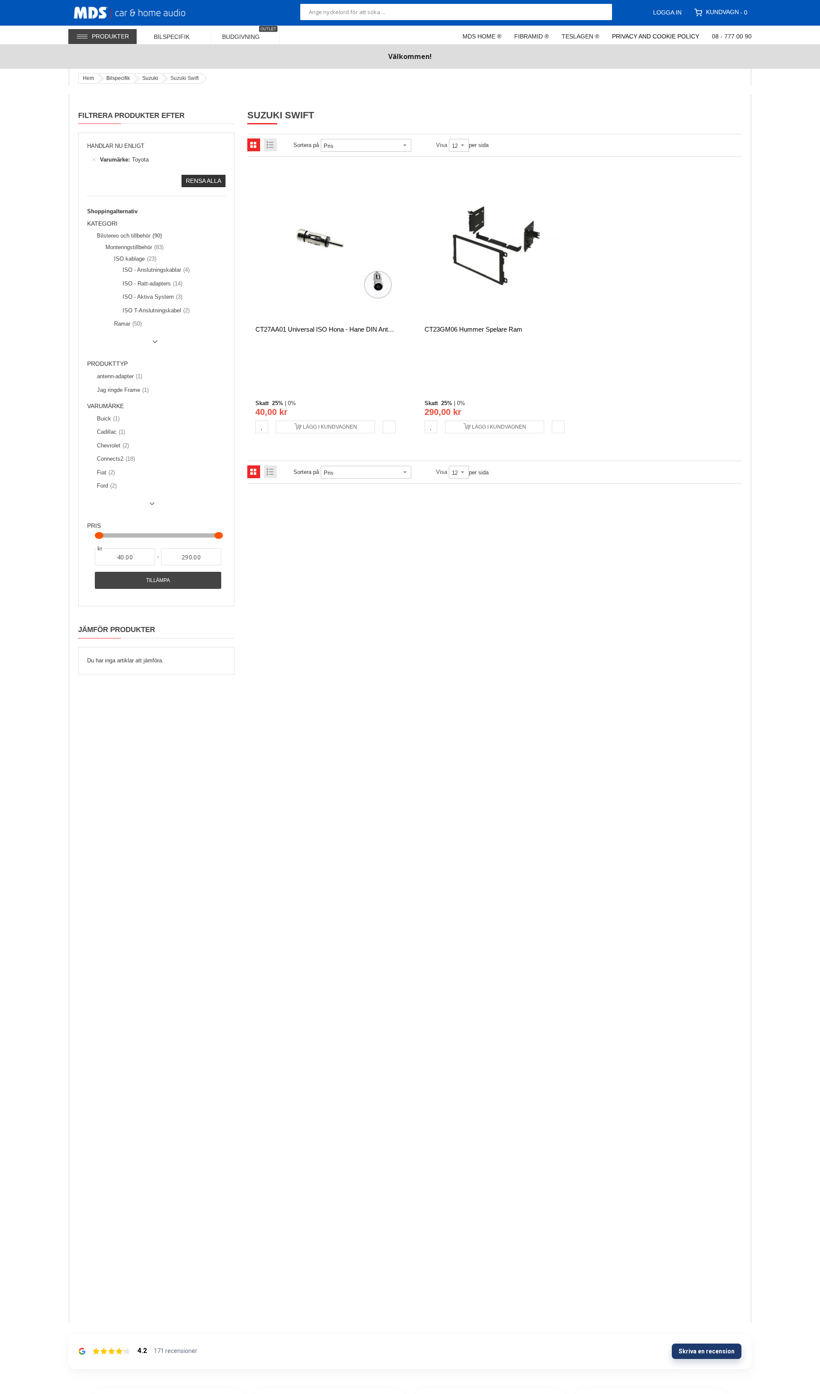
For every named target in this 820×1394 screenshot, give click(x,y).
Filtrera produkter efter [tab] (131, 115)
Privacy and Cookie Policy (655, 36)
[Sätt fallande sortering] (417, 145)
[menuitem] (177, 35)
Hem (88, 78)
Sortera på (306, 145)
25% (277, 403)
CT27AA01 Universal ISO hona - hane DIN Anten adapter (336, 329)
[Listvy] (270, 144)
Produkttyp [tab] (107, 364)
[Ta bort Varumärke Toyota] (94, 159)
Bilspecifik (118, 78)
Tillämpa (158, 580)
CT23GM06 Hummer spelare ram (473, 329)
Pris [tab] (94, 526)
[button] (261, 427)
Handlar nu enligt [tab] (115, 146)
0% (292, 403)
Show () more (124, 345)
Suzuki (150, 78)
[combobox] (456, 12)
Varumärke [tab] (105, 406)
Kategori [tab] (102, 224)
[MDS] (140, 12)
